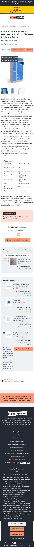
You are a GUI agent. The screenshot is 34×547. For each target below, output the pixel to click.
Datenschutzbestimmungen (17, 444)
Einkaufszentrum (18, 50)
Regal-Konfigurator (17, 12)
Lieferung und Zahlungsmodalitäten (17, 453)
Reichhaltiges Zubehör (11, 60)
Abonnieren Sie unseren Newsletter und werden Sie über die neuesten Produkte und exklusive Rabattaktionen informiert (17, 398)
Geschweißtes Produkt (11, 57)
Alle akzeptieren (17, 534)
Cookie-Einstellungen (17, 456)
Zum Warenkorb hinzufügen (18, 240)
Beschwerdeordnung (17, 447)
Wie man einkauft (17, 450)
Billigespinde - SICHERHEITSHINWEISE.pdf (13, 381)
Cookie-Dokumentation (17, 459)
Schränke (13, 26)
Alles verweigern (17, 529)
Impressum (17, 438)
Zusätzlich (18, 205)
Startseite (4, 26)
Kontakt (17, 435)
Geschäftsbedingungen (17, 441)
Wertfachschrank (24, 26)
